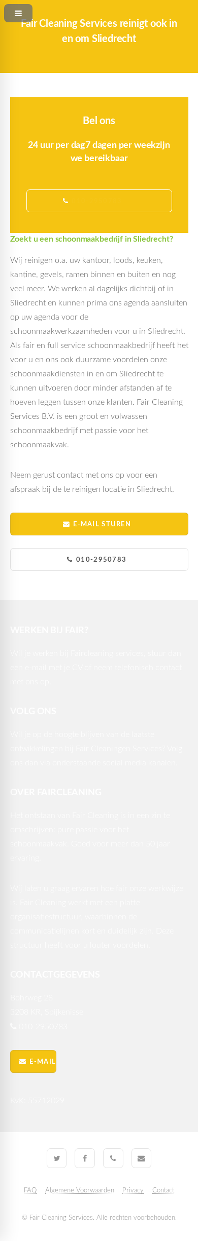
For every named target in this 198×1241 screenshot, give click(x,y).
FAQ (30, 1190)
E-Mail (42, 1062)
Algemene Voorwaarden (79, 1190)
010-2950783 (101, 560)
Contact (163, 1190)
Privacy (133, 1190)
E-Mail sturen (102, 524)
